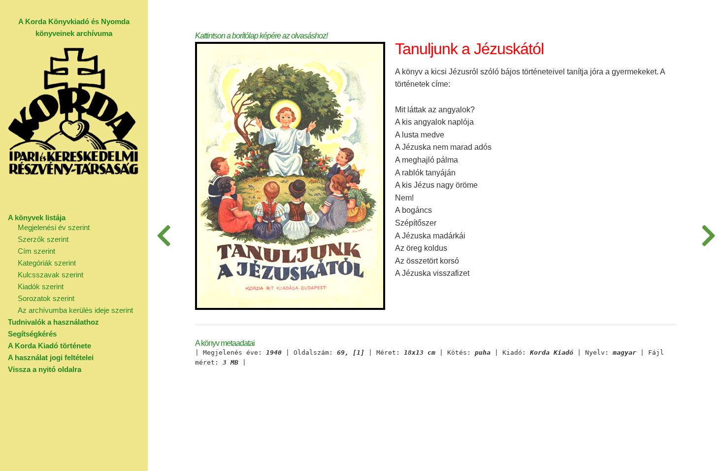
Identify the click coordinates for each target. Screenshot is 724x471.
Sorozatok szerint (46, 298)
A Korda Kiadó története (49, 345)
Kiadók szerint (41, 286)
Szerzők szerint (43, 239)
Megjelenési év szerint (54, 227)
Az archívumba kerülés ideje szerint (75, 310)
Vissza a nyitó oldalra (44, 369)
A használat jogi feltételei (51, 357)
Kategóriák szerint (47, 263)
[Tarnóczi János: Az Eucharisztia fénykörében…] (708, 235)
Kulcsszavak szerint (50, 274)
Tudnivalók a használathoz (53, 322)
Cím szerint (36, 251)
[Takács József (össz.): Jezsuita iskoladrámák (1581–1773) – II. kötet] (163, 235)
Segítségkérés (32, 334)
